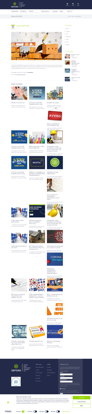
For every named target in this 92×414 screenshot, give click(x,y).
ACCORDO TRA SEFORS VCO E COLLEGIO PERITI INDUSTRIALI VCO (18, 343)
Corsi (18, 28)
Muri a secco (46, 12)
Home (69, 16)
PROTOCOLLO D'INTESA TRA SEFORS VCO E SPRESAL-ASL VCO (18, 296)
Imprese (67, 44)
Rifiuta (81, 405)
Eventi (67, 39)
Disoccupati (49, 370)
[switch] (35, 411)
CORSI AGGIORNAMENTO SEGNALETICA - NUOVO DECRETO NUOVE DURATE (36, 296)
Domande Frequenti (40, 367)
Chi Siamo (55, 12)
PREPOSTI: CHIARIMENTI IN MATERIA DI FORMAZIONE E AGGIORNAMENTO (37, 174)
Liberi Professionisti (51, 372)
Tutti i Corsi (38, 375)
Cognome (62, 376)
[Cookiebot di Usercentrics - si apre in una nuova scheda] (8, 411)
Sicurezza (23, 12)
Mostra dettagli (65, 411)
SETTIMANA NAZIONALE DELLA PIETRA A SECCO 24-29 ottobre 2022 (37, 248)
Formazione (14, 12)
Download (38, 378)
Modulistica (68, 36)
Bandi (67, 42)
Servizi (34, 12)
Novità (67, 28)
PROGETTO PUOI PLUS (17, 102)
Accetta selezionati (81, 401)
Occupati (49, 367)
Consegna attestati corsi (36, 341)
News (62, 12)
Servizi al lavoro (39, 372)
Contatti (69, 12)
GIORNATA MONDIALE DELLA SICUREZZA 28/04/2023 (35, 222)
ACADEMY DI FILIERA (53, 102)
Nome (61, 372)
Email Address (63, 379)
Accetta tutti (81, 397)
